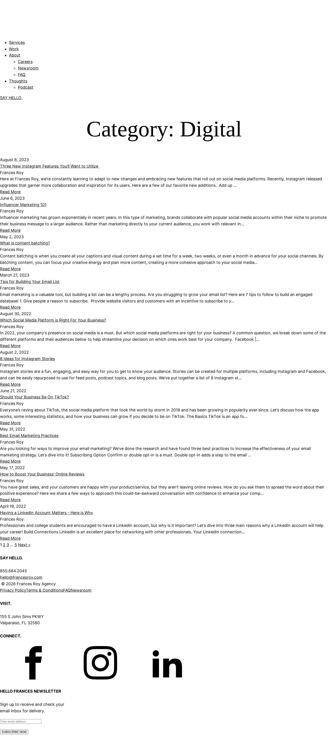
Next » (24, 544)
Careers (25, 61)
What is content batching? (25, 243)
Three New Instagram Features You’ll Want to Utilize (49, 166)
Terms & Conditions (44, 590)
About (14, 55)
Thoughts (18, 81)
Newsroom (28, 68)
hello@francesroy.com (21, 577)
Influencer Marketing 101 (23, 204)
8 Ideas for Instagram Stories (27, 358)
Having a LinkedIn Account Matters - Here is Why (46, 512)
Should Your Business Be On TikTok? (34, 397)
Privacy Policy (13, 590)
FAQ (21, 74)
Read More (10, 191)
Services (17, 42)
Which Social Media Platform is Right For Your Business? (53, 320)
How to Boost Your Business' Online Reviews (42, 474)
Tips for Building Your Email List (30, 281)
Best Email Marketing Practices (29, 435)
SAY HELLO (11, 97)
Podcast (25, 87)
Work (14, 49)
